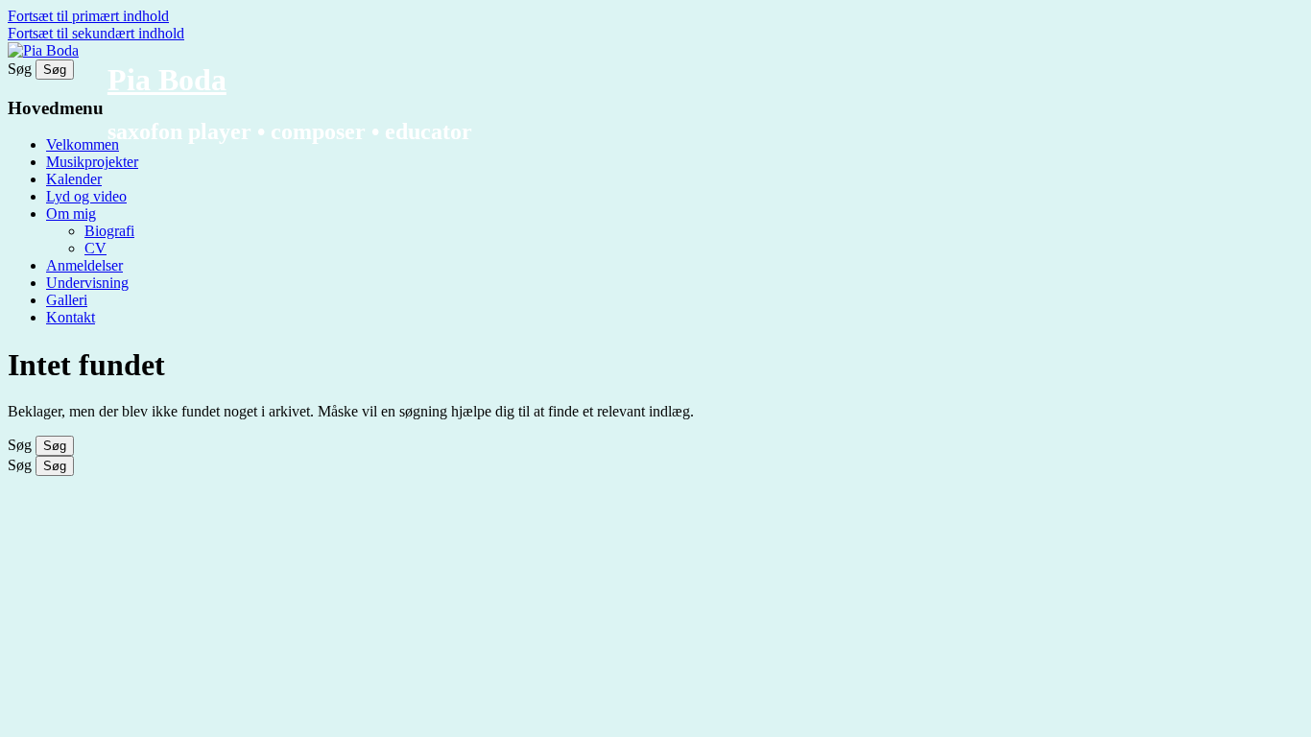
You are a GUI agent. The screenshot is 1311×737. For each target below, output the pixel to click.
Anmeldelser (84, 265)
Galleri (66, 300)
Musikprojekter (92, 162)
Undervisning (87, 282)
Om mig (71, 213)
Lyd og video (86, 196)
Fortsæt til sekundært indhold (96, 33)
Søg (20, 68)
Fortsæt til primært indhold (88, 16)
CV (95, 248)
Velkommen (82, 144)
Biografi (109, 231)
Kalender (74, 179)
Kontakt (70, 317)
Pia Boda (166, 79)
